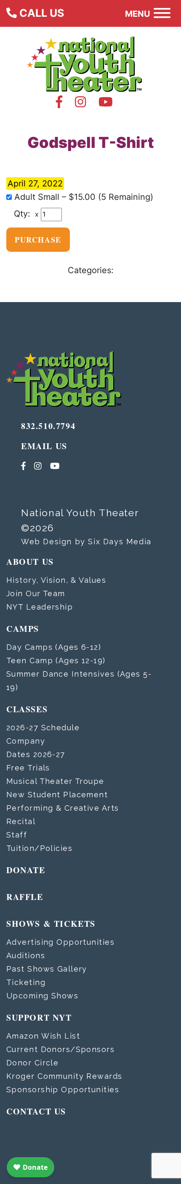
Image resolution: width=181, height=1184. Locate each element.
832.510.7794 (48, 426)
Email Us (44, 446)
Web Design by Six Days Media (86, 541)
